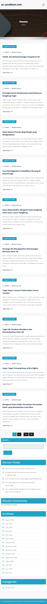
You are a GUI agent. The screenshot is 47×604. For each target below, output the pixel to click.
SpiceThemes (41, 601)
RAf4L (7, 52)
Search (5, 440)
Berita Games (16, 52)
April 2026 (8, 535)
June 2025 (8, 569)
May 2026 (8, 531)
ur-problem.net (11, 4)
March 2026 (9, 539)
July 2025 (8, 565)
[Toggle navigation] (43, 5)
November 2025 (10, 550)
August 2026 (9, 520)
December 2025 (10, 546)
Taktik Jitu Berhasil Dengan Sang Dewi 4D (21, 57)
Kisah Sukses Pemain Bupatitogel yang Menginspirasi (23, 479)
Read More (6, 72)
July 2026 (8, 524)
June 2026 (8, 527)
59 (26, 434)
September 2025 (11, 557)
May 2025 (8, 573)
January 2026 (10, 542)
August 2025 (9, 561)
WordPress (18, 601)
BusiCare (32, 601)
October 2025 (10, 554)
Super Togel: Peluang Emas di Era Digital (20, 368)
